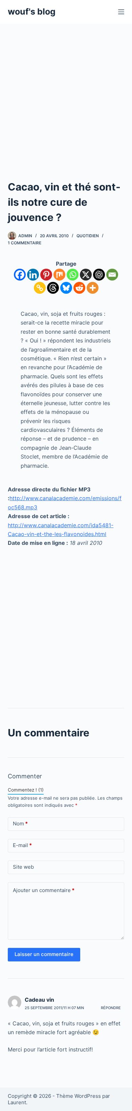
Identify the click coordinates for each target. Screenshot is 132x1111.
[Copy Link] (40, 288)
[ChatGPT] (99, 275)
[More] (92, 288)
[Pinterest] (46, 275)
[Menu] (121, 12)
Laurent (17, 1102)
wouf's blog (32, 11)
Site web (23, 867)
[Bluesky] (66, 288)
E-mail (22, 845)
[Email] (112, 275)
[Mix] (59, 275)
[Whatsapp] (73, 275)
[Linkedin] (33, 275)
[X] (86, 275)
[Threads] (53, 288)
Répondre (111, 1007)
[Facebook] (20, 275)
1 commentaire (24, 242)
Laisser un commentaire (44, 954)
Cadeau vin (39, 999)
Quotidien (87, 235)
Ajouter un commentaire (43, 890)
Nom (20, 823)
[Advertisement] (66, 93)
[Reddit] (79, 288)
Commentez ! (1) (26, 790)
